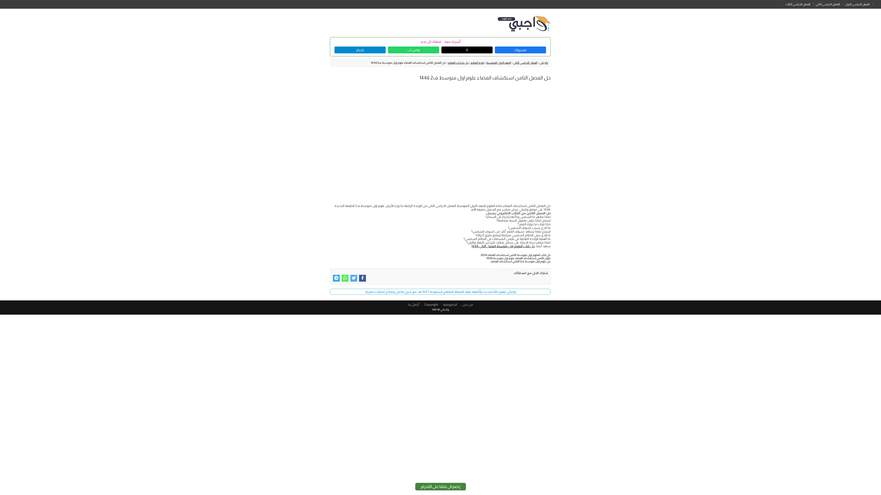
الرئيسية (877, 3)
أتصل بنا (413, 304)
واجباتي (543, 62)
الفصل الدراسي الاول (857, 4)
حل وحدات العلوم (458, 62)
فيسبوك (520, 50)
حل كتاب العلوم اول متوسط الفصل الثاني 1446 (503, 246)
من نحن (467, 304)
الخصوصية (450, 304)
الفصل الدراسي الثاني (828, 4)
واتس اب (413, 50)
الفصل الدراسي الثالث (798, 4)
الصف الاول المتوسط (498, 62)
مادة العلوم (477, 62)
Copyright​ (431, 304)
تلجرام (360, 50)
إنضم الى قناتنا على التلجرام (440, 486)
